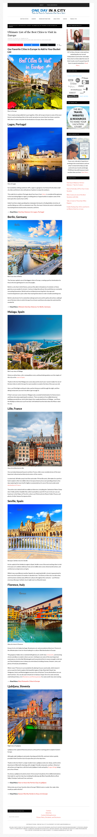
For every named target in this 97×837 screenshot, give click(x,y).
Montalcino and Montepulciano (32, 677)
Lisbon (44, 194)
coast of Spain (20, 377)
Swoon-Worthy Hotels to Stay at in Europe (33, 794)
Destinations (22, 25)
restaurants (50, 655)
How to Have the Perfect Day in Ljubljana (32, 783)
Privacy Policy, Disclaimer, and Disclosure (48, 817)
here (49, 39)
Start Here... (85, 172)
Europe (29, 25)
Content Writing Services (48, 815)
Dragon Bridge (52, 767)
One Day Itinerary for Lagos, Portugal (31, 212)
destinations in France (14, 485)
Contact (48, 810)
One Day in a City (49, 11)
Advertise (48, 813)
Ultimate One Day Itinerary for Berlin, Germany (34, 307)
